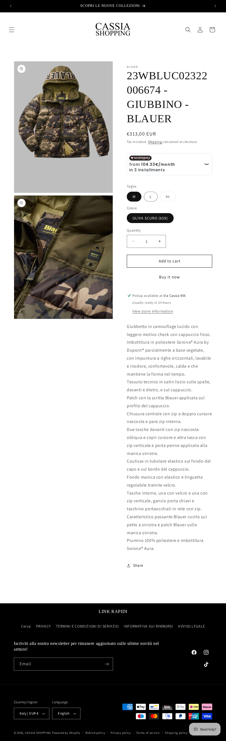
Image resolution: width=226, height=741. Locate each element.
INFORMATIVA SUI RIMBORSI (148, 626)
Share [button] (138, 565)
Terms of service (147, 733)
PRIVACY (43, 626)
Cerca (26, 626)
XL (171, 198)
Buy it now (169, 276)
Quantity (134, 230)
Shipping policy (176, 733)
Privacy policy (121, 733)
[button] (12, 30)
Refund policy (95, 733)
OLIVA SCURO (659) (150, 218)
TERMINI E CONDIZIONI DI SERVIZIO (87, 626)
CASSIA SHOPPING (38, 733)
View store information (152, 311)
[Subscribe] (107, 664)
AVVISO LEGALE (191, 626)
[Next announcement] (215, 6)
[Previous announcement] (11, 6)
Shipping (155, 142)
